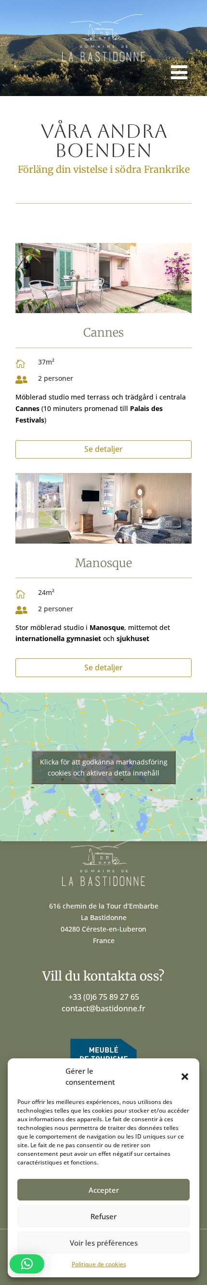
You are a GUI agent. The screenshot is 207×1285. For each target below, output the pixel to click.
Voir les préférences (104, 1243)
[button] (185, 1076)
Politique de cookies (99, 1264)
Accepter (104, 1190)
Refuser (103, 1216)
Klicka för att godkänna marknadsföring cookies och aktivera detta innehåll (104, 767)
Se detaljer (103, 449)
